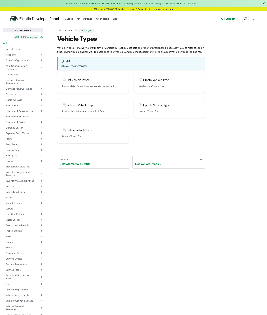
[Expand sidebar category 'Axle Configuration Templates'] (41, 67)
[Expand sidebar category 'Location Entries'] (41, 214)
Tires (8, 283)
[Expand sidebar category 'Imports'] (41, 186)
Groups (10, 161)
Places (9, 241)
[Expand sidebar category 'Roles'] (41, 247)
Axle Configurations (17, 60)
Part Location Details (17, 225)
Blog (115, 18)
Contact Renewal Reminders (15, 81)
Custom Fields (14, 99)
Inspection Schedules (18, 166)
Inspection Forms (15, 191)
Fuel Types (11, 155)
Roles (9, 247)
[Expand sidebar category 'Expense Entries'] (41, 127)
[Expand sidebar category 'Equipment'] (41, 105)
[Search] (254, 19)
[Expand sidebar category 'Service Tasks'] (41, 269)
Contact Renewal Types (19, 88)
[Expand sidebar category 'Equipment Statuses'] (41, 116)
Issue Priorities (14, 203)
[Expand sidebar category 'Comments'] (41, 74)
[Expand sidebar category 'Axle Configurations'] (41, 60)
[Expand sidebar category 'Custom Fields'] (41, 99)
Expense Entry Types (17, 133)
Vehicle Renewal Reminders (15, 307)
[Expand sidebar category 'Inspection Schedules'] (41, 166)
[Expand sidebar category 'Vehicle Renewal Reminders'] (41, 308)
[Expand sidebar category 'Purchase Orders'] (41, 253)
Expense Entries (14, 127)
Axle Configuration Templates (16, 67)
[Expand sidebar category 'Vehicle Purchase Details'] (41, 300)
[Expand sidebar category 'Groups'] (41, 161)
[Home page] (60, 31)
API (5, 42)
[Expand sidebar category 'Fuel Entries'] (41, 149)
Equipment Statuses (17, 116)
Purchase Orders (15, 253)
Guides (69, 18)
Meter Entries (13, 219)
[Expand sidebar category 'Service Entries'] (41, 258)
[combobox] (254, 19)
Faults (9, 138)
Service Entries (14, 258)
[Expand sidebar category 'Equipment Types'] (41, 122)
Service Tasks (13, 269)
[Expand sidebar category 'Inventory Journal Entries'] (41, 180)
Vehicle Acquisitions (17, 289)
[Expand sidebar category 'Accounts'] (41, 54)
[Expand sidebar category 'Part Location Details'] (41, 225)
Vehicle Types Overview (73, 65)
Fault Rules (12, 144)
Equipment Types (15, 122)
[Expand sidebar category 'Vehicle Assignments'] (41, 295)
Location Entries (15, 214)
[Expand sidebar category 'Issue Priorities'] (41, 203)
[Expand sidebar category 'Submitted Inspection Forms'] (41, 277)
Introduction (13, 49)
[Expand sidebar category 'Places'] (41, 241)
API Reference (84, 18)
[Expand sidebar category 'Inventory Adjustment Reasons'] (41, 174)
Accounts (11, 54)
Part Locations (14, 230)
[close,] (263, 3)
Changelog (102, 18)
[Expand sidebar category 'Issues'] (41, 197)
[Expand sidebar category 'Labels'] (41, 208)
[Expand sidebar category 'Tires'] (41, 283)
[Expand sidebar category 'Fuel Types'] (41, 155)
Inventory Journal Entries (20, 180)
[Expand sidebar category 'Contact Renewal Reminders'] (41, 82)
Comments (12, 74)
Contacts (11, 94)
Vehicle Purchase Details (19, 300)
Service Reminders (16, 264)
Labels (9, 208)
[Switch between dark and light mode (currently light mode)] (245, 19)
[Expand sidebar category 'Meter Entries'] (41, 219)
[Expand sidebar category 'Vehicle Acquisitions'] (41, 289)
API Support (228, 18)
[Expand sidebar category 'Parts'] (41, 236)
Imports (10, 186)
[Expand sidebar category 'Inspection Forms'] (41, 191)
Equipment (12, 105)
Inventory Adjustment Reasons (18, 173)
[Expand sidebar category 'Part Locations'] (41, 230)
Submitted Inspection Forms (18, 277)
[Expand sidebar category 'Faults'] (41, 138)
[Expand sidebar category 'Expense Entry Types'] (41, 133)
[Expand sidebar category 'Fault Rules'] (41, 144)
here (171, 9)
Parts (8, 236)
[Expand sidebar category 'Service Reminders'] (41, 264)
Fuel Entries (12, 149)
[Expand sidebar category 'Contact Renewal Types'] (41, 88)
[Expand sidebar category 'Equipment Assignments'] (41, 110)
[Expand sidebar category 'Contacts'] (41, 94)
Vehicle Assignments (17, 295)
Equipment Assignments (20, 110)
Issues (9, 197)
